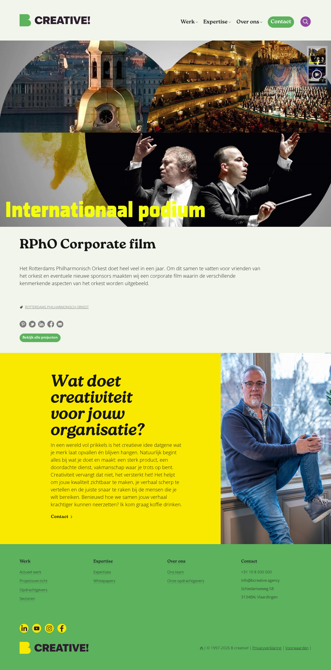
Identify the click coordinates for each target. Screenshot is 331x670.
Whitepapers (104, 581)
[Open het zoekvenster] (305, 21)
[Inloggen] (201, 648)
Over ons (247, 22)
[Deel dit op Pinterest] (23, 324)
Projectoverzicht (34, 581)
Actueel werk (30, 572)
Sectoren (27, 598)
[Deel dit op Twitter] (32, 324)
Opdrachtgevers (33, 590)
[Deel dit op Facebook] (50, 324)
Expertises (102, 572)
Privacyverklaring (266, 648)
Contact (281, 22)
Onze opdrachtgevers (185, 581)
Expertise (215, 22)
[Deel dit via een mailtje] (60, 324)
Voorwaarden (296, 648)
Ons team (175, 572)
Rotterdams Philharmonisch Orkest (57, 306)
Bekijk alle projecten (40, 337)
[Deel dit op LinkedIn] (41, 324)
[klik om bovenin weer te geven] (317, 56)
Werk (188, 22)
